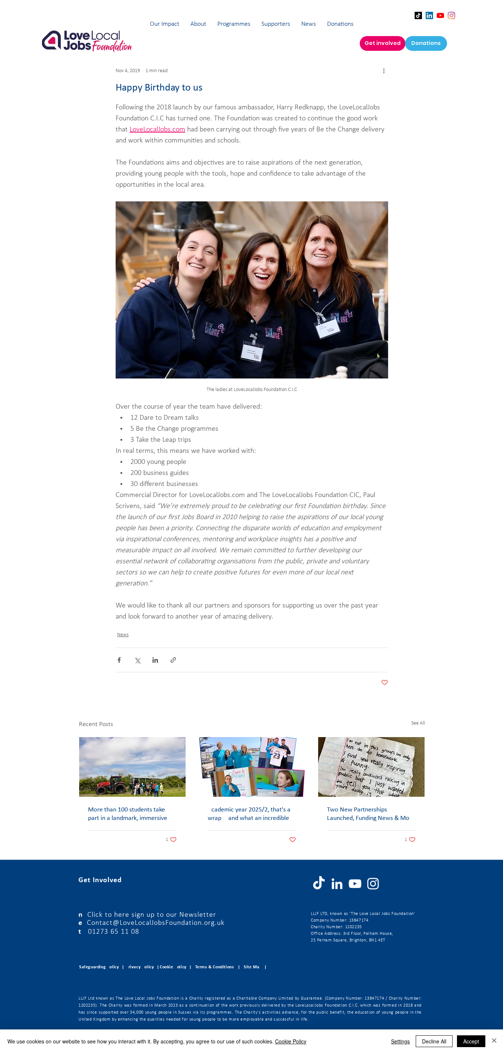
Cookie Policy (290, 1041)
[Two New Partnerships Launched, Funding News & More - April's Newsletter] (371, 767)
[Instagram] (451, 15)
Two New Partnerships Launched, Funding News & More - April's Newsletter (371, 814)
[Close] (494, 1041)
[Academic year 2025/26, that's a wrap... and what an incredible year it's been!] (252, 767)
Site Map (253, 967)
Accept (471, 1041)
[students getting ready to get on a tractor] (132, 767)
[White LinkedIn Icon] (337, 883)
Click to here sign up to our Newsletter (151, 915)
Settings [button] (400, 1041)
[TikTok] (418, 15)
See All (418, 723)
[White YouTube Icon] (355, 883)
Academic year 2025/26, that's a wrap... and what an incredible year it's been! (249, 814)
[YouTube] (440, 15)
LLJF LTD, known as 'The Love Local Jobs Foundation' (363, 914)
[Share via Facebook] (119, 659)
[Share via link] (173, 659)
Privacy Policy (140, 967)
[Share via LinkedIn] (155, 659)
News (123, 635)
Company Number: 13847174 (339, 920)
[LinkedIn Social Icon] (429, 15)
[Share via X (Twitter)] (137, 659)
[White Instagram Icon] (373, 883)
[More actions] (383, 70)
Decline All (434, 1041)
